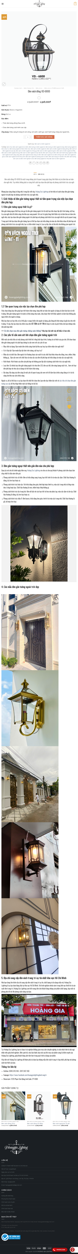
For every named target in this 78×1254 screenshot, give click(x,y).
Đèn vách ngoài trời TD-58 (61, 1123)
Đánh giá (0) (41, 174)
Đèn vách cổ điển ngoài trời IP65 (66, 151)
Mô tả (35, 174)
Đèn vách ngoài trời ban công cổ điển (30, 154)
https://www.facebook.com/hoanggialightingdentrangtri (28, 1075)
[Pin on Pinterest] (44, 162)
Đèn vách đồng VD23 (8, 1123)
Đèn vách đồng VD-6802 (35, 1123)
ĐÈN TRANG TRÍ (29, 88)
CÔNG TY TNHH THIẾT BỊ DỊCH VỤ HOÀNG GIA (14, 1165)
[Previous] (1, 1110)
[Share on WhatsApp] (30, 162)
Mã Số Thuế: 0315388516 (8, 1169)
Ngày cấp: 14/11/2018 (7, 1172)
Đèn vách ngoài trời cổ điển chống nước (53, 154)
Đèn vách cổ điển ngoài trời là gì (11, 152)
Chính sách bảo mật (7, 1208)
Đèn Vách (39, 88)
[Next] (76, 1110)
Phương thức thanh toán (8, 1199)
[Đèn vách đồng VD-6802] (39, 1106)
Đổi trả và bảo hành (6, 1205)
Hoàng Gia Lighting (41, 191)
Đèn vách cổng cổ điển (49, 152)
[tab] (35, 174)
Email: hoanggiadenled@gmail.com (11, 1185)
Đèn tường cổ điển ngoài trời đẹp (55, 147)
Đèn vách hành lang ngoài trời (65, 152)
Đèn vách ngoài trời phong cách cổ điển (37, 156)
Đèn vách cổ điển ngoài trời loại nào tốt (31, 152)
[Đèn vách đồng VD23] (13, 1106)
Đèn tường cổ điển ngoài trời (37, 147)
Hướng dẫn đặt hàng (7, 1195)
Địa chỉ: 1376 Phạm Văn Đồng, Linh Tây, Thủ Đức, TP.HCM (17, 1178)
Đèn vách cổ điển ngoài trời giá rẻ (46, 151)
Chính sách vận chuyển (8, 1202)
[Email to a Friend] (40, 162)
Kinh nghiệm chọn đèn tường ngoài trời (35, 158)
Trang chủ (18, 88)
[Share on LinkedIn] (47, 162)
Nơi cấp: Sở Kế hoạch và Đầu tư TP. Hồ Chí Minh (14, 1175)
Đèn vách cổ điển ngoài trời (54, 88)
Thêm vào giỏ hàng (44, 137)
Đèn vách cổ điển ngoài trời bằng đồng (58, 149)
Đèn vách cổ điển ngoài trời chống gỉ (26, 151)
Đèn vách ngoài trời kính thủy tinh (15, 156)
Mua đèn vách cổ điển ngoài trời (56, 158)
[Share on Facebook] (33, 162)
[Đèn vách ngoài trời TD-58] (65, 1106)
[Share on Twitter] (37, 162)
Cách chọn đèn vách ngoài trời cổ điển (17, 147)
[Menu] (2, 3)
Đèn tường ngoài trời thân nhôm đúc (20, 149)
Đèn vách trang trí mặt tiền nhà (57, 156)
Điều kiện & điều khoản (8, 1211)
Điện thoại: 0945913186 (8, 1182)
